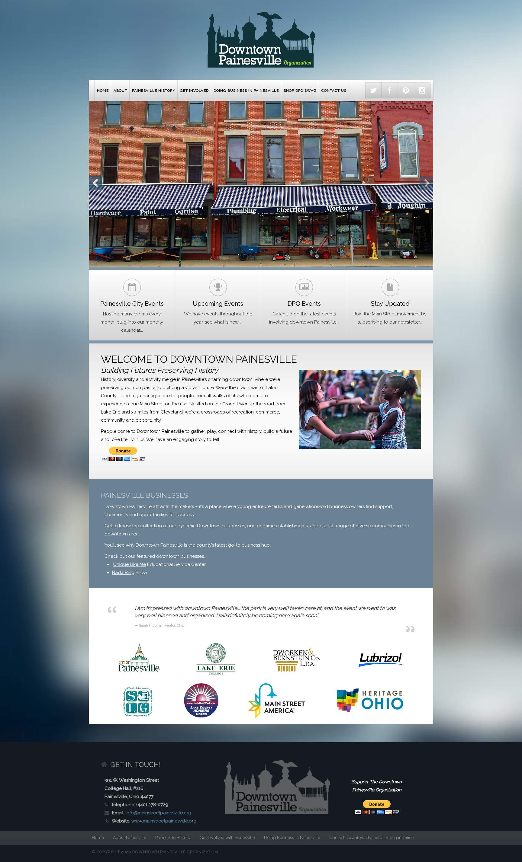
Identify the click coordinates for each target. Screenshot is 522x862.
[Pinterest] (406, 90)
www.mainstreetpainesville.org (163, 821)
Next (426, 183)
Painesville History (153, 90)
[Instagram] (422, 90)
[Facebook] (390, 90)
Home (103, 90)
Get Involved (194, 90)
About (120, 90)
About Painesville (129, 837)
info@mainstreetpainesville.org (158, 813)
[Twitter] (373, 90)
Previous (95, 183)
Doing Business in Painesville (246, 90)
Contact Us (333, 90)
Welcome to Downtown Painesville (199, 359)
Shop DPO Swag (300, 90)
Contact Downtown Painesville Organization (371, 837)
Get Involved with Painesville (227, 837)
